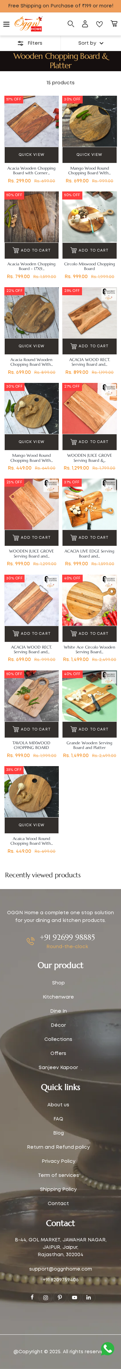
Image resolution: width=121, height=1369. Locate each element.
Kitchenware (58, 997)
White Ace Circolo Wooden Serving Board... (89, 649)
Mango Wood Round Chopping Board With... (89, 170)
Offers (58, 1054)
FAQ (58, 1119)
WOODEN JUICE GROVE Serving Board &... (89, 457)
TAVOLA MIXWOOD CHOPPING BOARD (31, 745)
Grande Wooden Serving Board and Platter (89, 745)
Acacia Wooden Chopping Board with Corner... (31, 170)
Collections (58, 1039)
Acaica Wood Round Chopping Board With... (31, 841)
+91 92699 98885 (67, 937)
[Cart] (114, 24)
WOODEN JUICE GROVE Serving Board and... (31, 553)
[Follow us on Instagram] (45, 1297)
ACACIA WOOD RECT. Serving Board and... (89, 362)
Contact (58, 1204)
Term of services (58, 1176)
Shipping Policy (58, 1190)
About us (58, 1105)
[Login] (85, 24)
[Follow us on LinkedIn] (88, 1297)
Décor (58, 1025)
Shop (58, 983)
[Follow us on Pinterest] (59, 1297)
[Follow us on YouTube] (74, 1297)
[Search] (71, 24)
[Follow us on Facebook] (32, 1297)
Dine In (58, 1011)
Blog (58, 1133)
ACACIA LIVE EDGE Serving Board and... (89, 553)
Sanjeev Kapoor (58, 1068)
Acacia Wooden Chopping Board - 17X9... (31, 266)
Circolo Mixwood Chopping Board (89, 266)
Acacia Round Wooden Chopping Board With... (31, 362)
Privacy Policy (58, 1161)
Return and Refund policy (58, 1147)
